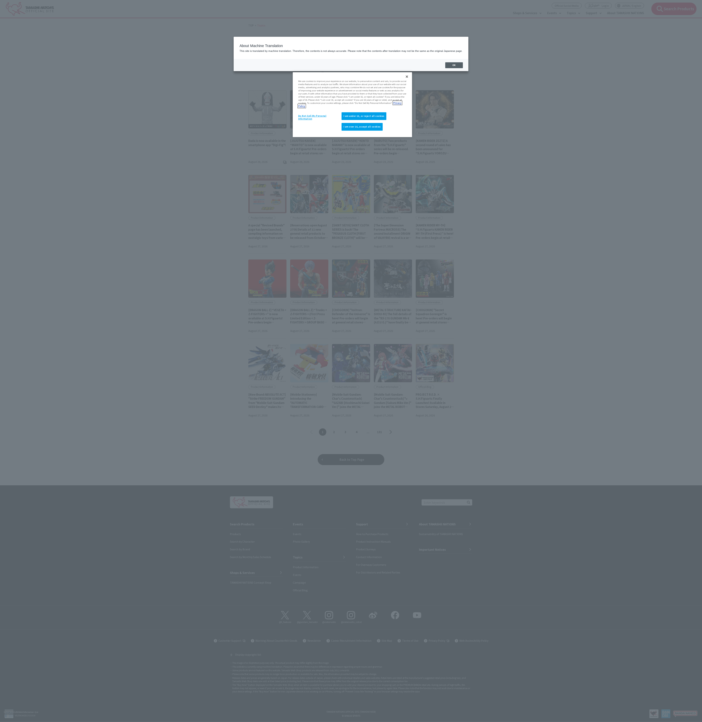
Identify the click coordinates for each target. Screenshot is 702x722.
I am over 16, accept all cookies (362, 126)
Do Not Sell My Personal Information (312, 117)
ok (454, 65)
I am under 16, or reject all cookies (364, 115)
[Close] (407, 77)
